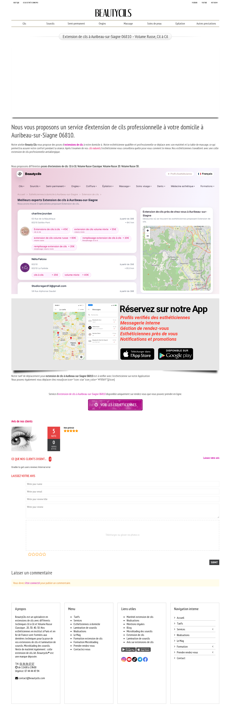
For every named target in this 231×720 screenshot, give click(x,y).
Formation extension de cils (88, 638)
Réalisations (80, 631)
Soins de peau (154, 23)
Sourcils (50, 23)
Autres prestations (206, 23)
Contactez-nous (82, 649)
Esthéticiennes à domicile (87, 624)
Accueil (180, 617)
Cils (24, 23)
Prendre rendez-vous (84, 645)
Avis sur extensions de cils (140, 642)
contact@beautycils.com (32, 678)
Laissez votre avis (211, 458)
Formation (182, 646)
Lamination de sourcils (85, 627)
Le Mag (77, 635)
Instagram (214, 3)
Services (78, 620)
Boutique (16, 3)
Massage (128, 23)
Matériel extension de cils (140, 617)
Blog (129, 627)
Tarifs (77, 617)
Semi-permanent (76, 23)
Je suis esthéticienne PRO (30, 3)
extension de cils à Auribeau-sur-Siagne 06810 (82, 394)
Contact (181, 658)
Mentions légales (136, 624)
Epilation (180, 23)
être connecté (32, 583)
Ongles (102, 23)
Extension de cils (135, 635)
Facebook (194, 3)
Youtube (204, 3)
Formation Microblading (86, 642)
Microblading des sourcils (139, 631)
